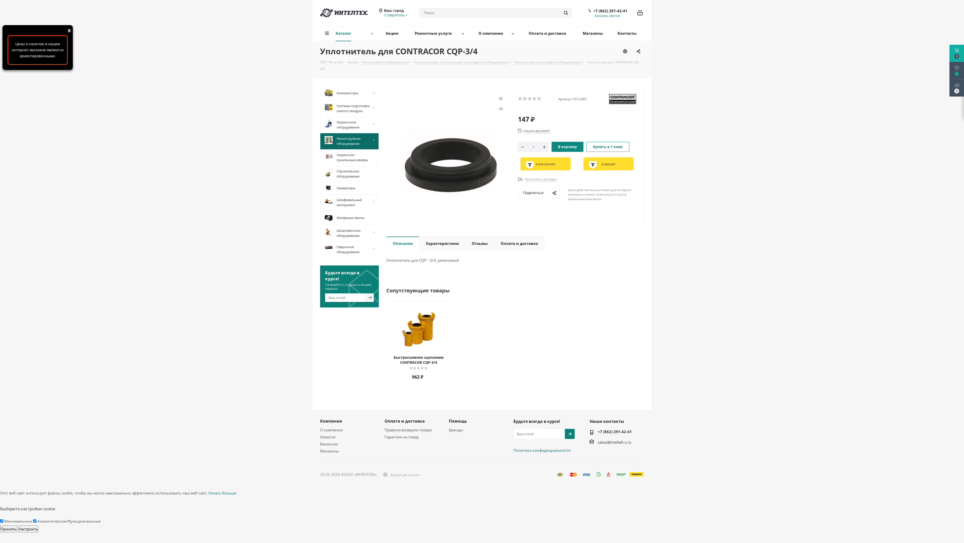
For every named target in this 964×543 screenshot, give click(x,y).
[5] (539, 99)
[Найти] (566, 13)
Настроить (28, 528)
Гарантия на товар (402, 436)
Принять (9, 528)
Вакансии (329, 443)
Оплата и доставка (405, 421)
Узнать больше (222, 492)
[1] (520, 99)
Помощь (458, 421)
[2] (525, 99)
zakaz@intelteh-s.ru (614, 442)
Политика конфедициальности (542, 450)
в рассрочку (546, 164)
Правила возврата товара (408, 429)
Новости (328, 436)
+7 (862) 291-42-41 (610, 11)
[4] (534, 99)
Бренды (456, 429)
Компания (331, 421)
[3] (529, 99)
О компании (331, 429)
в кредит (608, 164)
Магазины (329, 451)
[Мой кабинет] (640, 13)
